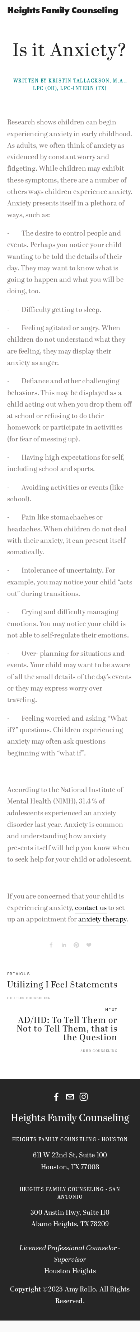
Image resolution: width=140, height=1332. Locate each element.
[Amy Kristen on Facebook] (56, 1096)
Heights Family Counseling (62, 10)
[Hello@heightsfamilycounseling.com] (70, 1096)
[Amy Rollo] (83, 1096)
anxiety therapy (102, 919)
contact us (91, 908)
